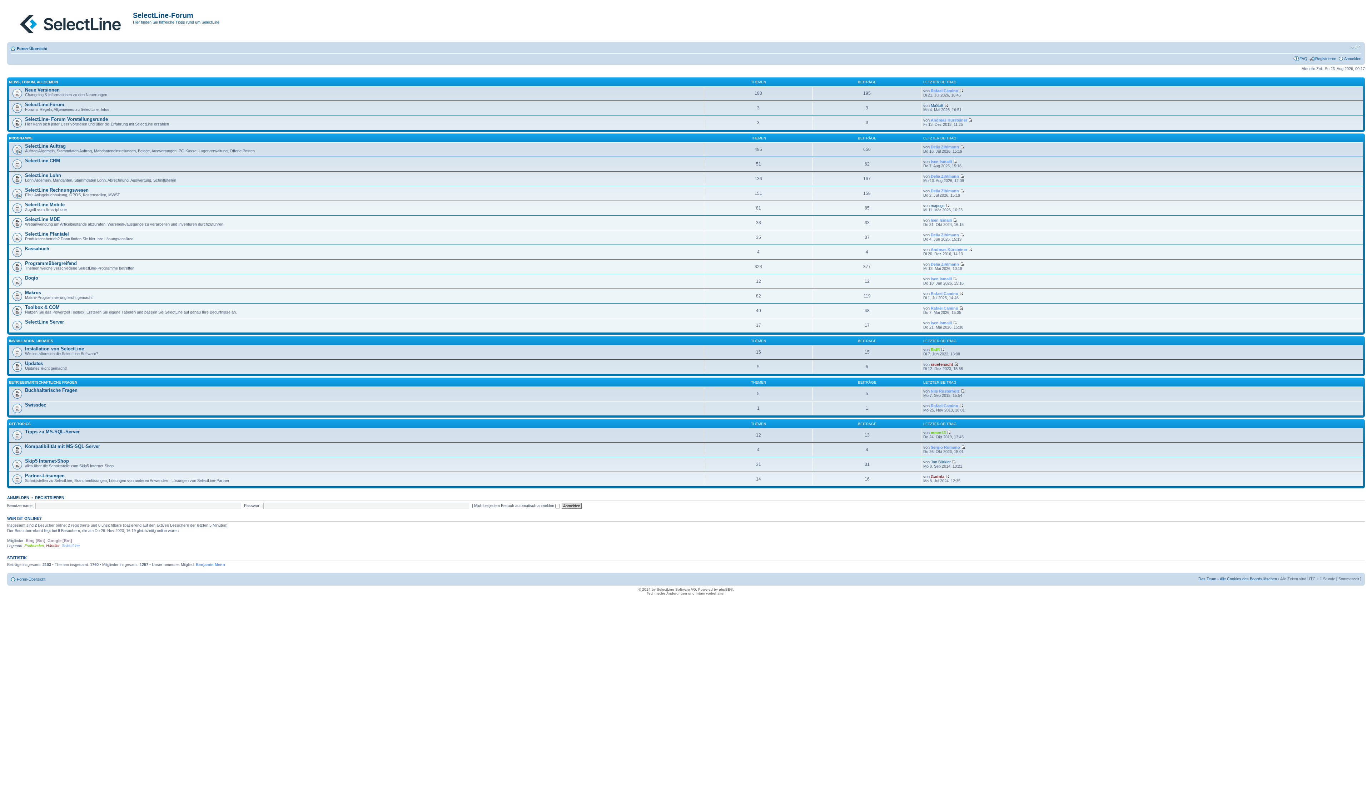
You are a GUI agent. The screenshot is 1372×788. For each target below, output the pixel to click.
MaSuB (937, 105)
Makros (33, 292)
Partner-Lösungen (45, 475)
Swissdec (35, 405)
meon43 (938, 432)
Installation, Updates (31, 341)
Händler (53, 545)
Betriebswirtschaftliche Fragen (43, 382)
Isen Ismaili (941, 161)
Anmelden (1352, 58)
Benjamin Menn (210, 564)
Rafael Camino (944, 91)
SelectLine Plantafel (47, 234)
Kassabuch (37, 248)
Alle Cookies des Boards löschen (1248, 579)
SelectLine (71, 545)
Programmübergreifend (51, 263)
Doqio (31, 278)
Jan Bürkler (941, 462)
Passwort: (253, 505)
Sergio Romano (945, 447)
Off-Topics (20, 424)
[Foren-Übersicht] (71, 22)
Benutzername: (20, 505)
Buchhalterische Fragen (51, 390)
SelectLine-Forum (44, 104)
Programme (21, 138)
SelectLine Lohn (43, 175)
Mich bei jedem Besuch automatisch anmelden (514, 505)
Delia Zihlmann (945, 147)
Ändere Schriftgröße (1356, 47)
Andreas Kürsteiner (949, 120)
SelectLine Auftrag (45, 146)
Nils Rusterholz (945, 391)
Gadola (937, 476)
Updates (34, 363)
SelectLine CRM (42, 160)
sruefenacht (942, 364)
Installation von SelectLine (54, 348)
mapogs (938, 205)
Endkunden (34, 545)
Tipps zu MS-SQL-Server (52, 431)
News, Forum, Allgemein (33, 82)
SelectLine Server (44, 322)
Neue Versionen (42, 90)
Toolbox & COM (42, 307)
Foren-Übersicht (32, 48)
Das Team (1207, 579)
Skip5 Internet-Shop (47, 461)
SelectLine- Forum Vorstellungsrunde (66, 119)
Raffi (935, 350)
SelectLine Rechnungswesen (57, 190)
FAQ (1303, 58)
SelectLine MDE (42, 219)
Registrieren (1325, 58)
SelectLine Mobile (45, 204)
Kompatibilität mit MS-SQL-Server (62, 446)
